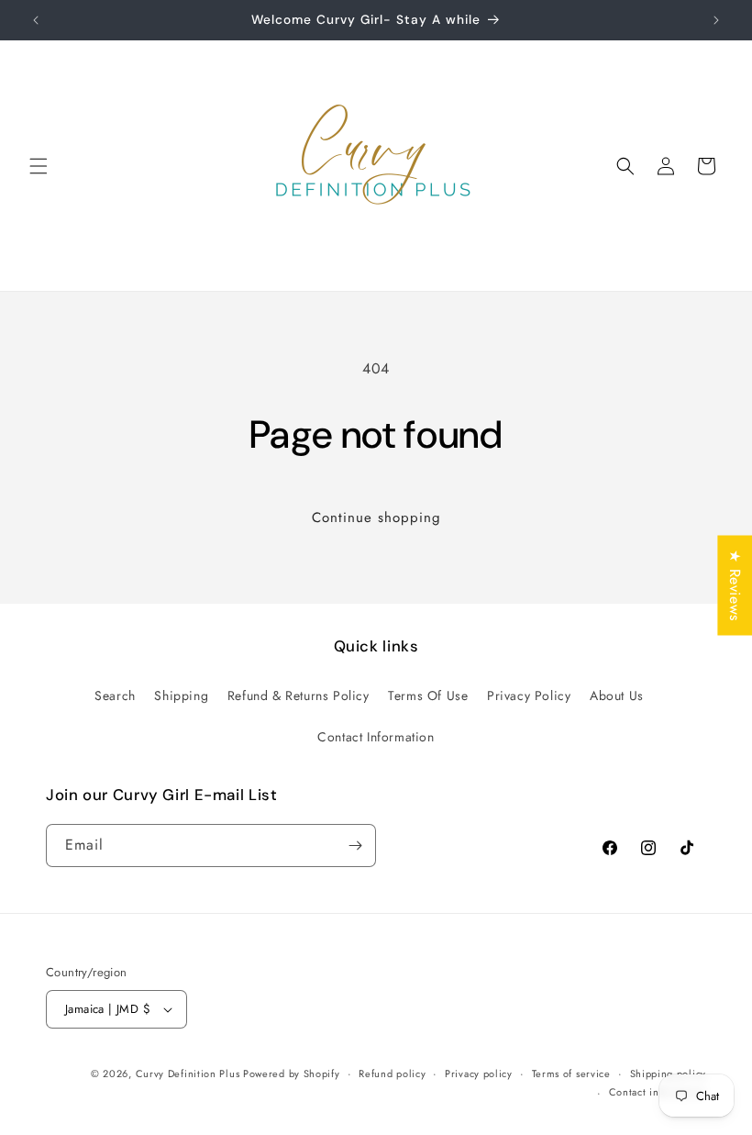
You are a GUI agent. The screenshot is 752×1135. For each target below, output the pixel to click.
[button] (38, 166)
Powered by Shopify (291, 1073)
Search (115, 695)
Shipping (181, 695)
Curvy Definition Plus (189, 1073)
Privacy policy (479, 1073)
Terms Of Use (428, 695)
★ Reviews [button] (735, 585)
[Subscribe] (355, 845)
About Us (617, 695)
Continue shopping (376, 517)
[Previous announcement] (36, 20)
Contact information (657, 1092)
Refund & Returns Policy (298, 695)
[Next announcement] (716, 20)
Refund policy (392, 1073)
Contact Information (375, 737)
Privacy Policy (528, 695)
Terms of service (571, 1073)
